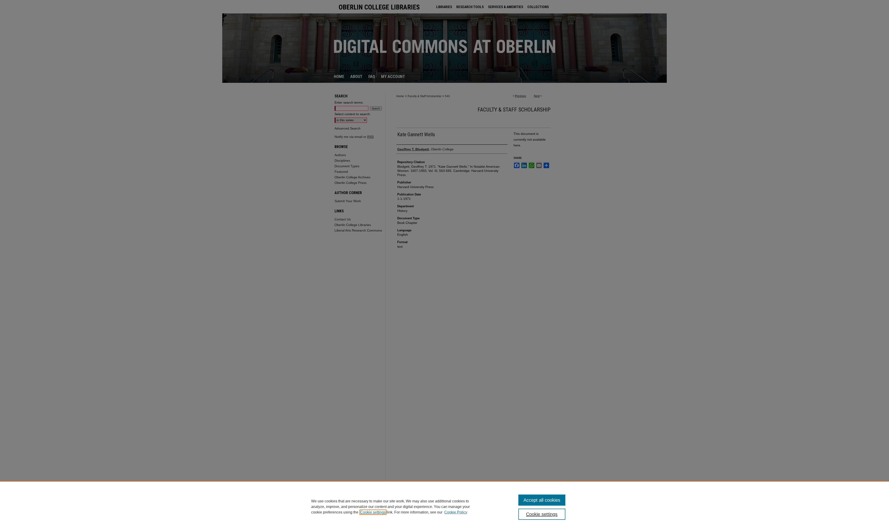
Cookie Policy (455, 512)
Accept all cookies (541, 500)
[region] (444, 506)
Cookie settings (373, 512)
